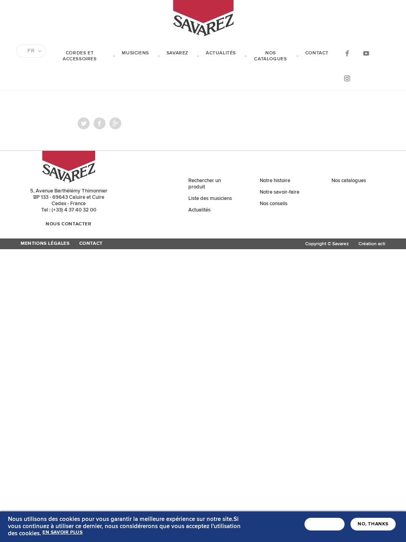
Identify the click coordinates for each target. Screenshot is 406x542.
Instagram (346, 77)
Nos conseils (273, 203)
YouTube (365, 52)
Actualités (221, 53)
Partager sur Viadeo (115, 123)
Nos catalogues (270, 56)
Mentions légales (45, 243)
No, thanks (373, 524)
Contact (317, 53)
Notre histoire (275, 180)
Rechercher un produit (204, 183)
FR (30, 51)
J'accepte (324, 524)
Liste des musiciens (210, 198)
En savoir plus (62, 532)
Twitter (84, 123)
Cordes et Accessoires (80, 56)
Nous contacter (68, 224)
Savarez (177, 53)
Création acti (371, 244)
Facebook (346, 52)
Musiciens (135, 53)
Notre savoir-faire (279, 192)
